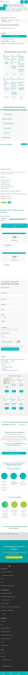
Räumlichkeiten (6, 137)
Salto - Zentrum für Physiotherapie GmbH (7, 89)
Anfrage (25, 9)
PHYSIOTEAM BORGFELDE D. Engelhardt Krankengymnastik (7, 387)
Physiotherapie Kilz (14, 404)
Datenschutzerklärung (7, 346)
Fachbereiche (7, 128)
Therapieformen (8, 114)
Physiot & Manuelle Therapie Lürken (21, 385)
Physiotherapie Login (6, 666)
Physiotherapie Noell (14, 67)
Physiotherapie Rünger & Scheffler (7, 404)
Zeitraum (3, 321)
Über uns (3, 578)
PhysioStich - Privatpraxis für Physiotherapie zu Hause (14, 93)
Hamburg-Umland (14, 193)
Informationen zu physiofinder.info (8, 585)
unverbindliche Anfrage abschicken (9, 349)
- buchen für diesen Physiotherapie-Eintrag (24, 513)
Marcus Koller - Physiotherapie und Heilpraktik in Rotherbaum (21, 70)
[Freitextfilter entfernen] (22, 2)
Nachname (3, 304)
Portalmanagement (5, 645)
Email (2, 309)
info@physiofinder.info (6, 659)
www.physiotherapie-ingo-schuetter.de (16, 43)
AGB (2, 624)
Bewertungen (19, 9)
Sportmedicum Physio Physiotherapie (14, 385)
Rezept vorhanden (5, 333)
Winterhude (18, 191)
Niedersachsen (10, 186)
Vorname (3, 299)
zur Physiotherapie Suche (1, 5)
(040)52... (7, 41)
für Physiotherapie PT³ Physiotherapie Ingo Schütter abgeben (4, 486)
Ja (3, 334)
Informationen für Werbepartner (7, 610)
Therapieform (4, 327)
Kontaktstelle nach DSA (5, 631)
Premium (25, 53)
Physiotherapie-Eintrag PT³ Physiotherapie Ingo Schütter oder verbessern (5, 514)
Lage (8, 9)
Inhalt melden (22, 424)
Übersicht (2, 9)
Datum (2, 314)
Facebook (3, 652)
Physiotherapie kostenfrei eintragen (8, 596)
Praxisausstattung (8, 123)
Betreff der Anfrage (5, 287)
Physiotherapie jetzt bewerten (15, 225)
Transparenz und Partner (6, 638)
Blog (2, 582)
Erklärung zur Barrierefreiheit (7, 635)
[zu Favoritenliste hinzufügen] (2, 12)
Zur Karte (4, 365)
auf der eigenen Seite (14, 512)
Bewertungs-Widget (5, 603)
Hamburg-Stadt (7, 184)
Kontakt (9, 202)
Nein (4, 336)
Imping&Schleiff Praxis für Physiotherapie (21, 89)
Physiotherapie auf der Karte (8, 38)
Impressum (3, 621)
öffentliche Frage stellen (14, 453)
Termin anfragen (15, 36)
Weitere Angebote (7, 119)
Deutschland (6, 188)
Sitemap (2, 642)
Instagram (3, 656)
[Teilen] (23, 673)
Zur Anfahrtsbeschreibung (7, 367)
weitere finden (13, 483)
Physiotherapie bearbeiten (6, 593)
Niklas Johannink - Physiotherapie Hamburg (21, 404)
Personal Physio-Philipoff (7, 63)
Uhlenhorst (13, 191)
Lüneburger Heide (22, 193)
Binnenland (8, 193)
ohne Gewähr (12, 424)
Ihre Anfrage (4, 292)
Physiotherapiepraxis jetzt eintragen (14, 557)
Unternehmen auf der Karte (6, 571)
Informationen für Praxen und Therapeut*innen (10, 606)
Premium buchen (5, 600)
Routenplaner (24, 144)
